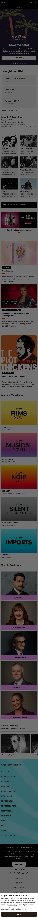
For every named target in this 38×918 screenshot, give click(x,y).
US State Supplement (19, 909)
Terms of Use (7, 900)
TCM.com (12, 898)
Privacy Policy (12, 905)
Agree (19, 914)
